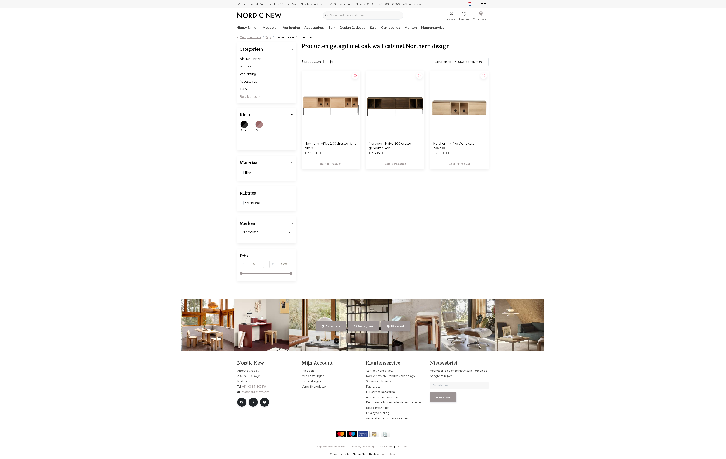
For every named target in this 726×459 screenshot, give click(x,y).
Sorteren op (443, 62)
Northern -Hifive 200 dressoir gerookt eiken (391, 146)
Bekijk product (331, 164)
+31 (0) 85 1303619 (254, 386)
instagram (365, 326)
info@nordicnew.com (255, 392)
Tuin (331, 27)
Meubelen (270, 27)
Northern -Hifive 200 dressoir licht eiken (330, 146)
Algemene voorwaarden (332, 446)
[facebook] (241, 402)
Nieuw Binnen (247, 27)
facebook (333, 326)
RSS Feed (403, 446)
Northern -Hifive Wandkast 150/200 (453, 146)
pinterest (397, 326)
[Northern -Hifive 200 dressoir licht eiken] (331, 104)
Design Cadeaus (352, 27)
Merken (411, 27)
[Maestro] (352, 434)
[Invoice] (385, 434)
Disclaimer (385, 446)
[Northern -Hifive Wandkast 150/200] (459, 104)
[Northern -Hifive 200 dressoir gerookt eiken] (395, 104)
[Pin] (363, 434)
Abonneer (443, 397)
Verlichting (291, 27)
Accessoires (314, 27)
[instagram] (253, 402)
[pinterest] (264, 402)
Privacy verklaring (363, 446)
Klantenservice (433, 27)
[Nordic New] (259, 15)
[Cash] (374, 434)
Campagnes (390, 27)
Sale (373, 27)
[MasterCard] (341, 434)
